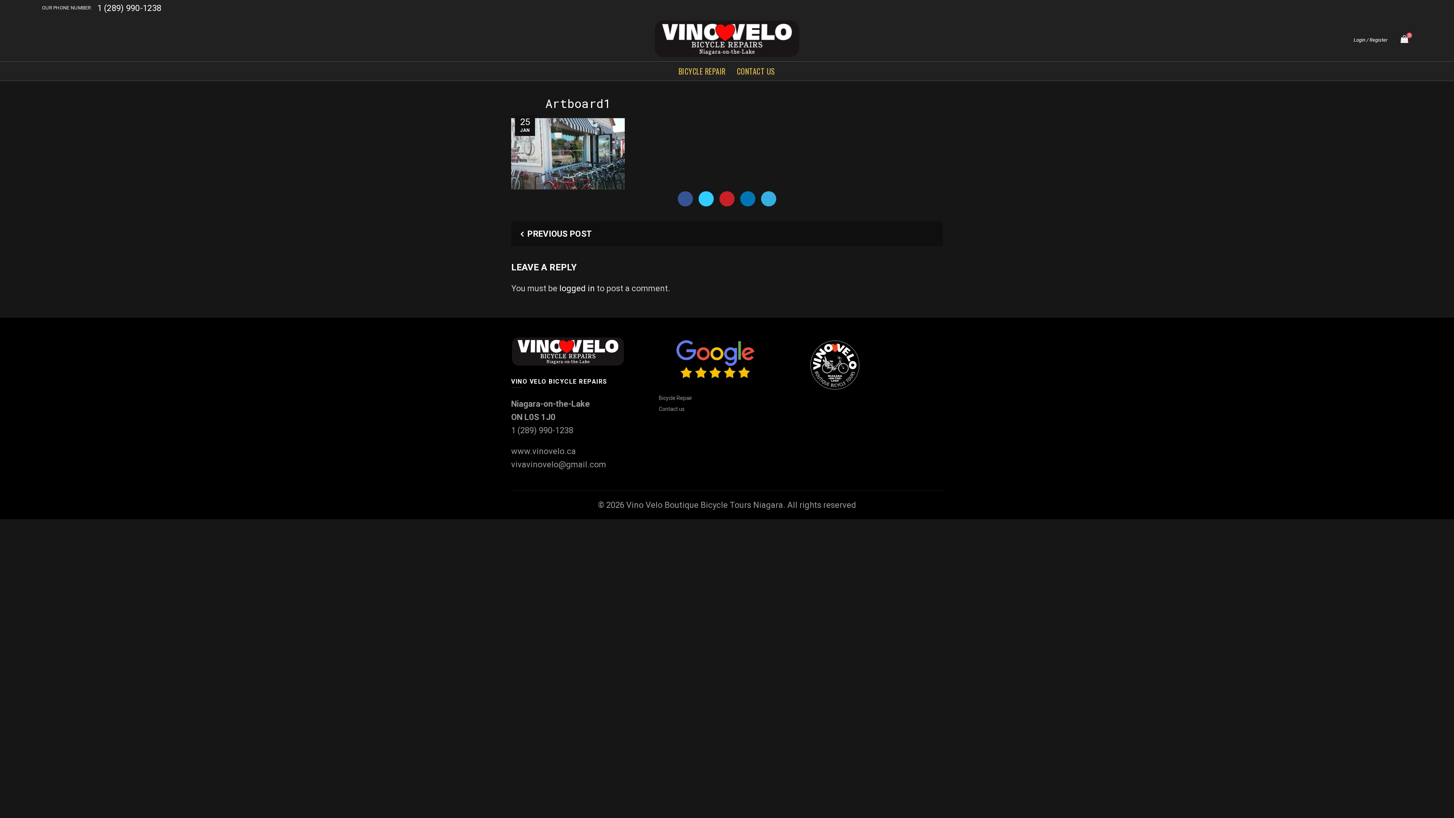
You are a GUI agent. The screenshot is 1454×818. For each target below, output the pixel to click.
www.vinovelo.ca (543, 451)
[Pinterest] (727, 198)
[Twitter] (706, 198)
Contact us (756, 71)
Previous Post (559, 234)
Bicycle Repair (702, 71)
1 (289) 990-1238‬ (129, 8)
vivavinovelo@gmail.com (558, 464)
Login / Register (1370, 40)
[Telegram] (768, 198)
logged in (577, 288)
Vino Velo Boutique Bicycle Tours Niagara (704, 505)
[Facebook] (685, 198)
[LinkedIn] (747, 198)
